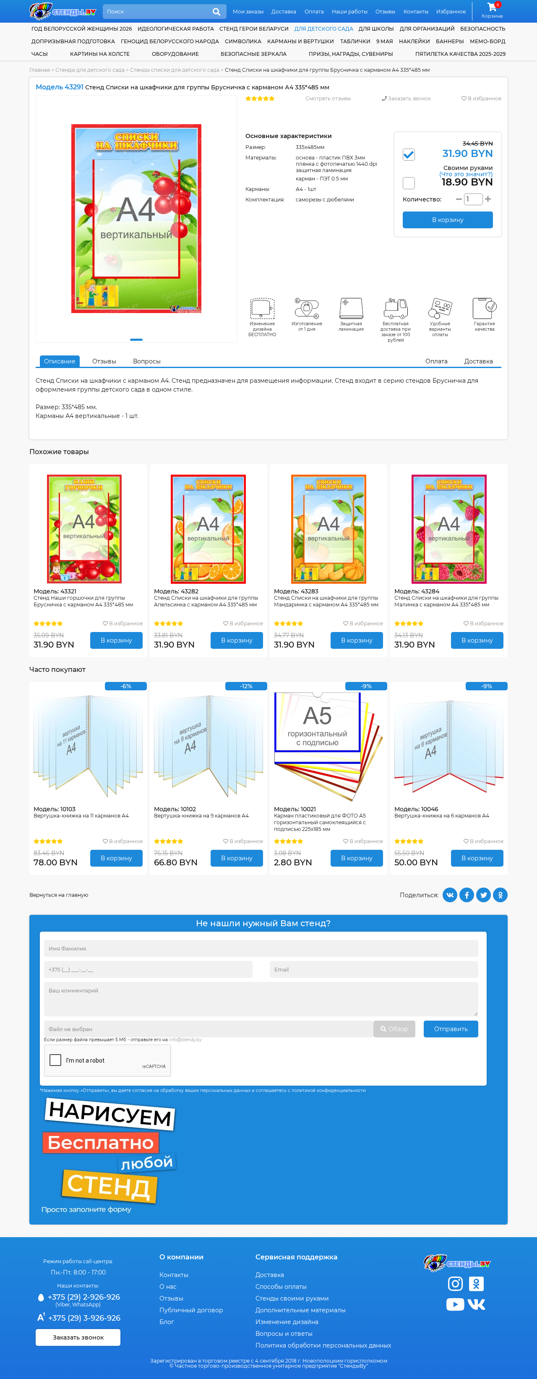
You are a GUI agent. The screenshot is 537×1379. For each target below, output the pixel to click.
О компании (181, 1257)
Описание (60, 361)
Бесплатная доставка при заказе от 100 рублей (396, 332)
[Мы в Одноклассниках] (476, 1284)
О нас (168, 1286)
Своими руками (466, 170)
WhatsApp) (86, 1304)
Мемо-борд (488, 41)
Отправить (451, 1029)
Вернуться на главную (58, 895)
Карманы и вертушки (300, 41)
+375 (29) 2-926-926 (83, 1297)
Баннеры (450, 41)
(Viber (62, 1304)
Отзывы (385, 11)
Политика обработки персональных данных (323, 1345)
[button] (136, 340)
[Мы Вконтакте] (476, 1304)
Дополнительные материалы (300, 1310)
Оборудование (175, 54)
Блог (166, 1322)
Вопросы (147, 361)
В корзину (116, 640)
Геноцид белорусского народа (170, 41)
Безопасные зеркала (254, 54)
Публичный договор (191, 1310)
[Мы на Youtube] (455, 1304)
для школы (376, 29)
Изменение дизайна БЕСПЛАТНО (262, 329)
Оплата (314, 11)
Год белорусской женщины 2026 (81, 29)
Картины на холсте (100, 54)
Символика (243, 41)
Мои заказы (248, 11)
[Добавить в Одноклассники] (500, 895)
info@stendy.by (185, 1039)
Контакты (416, 11)
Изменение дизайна (286, 1322)
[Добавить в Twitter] (483, 895)
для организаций (427, 29)
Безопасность (483, 29)
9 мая (384, 41)
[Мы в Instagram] (455, 1284)
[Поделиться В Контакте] (450, 895)
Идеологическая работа (176, 29)
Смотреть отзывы (328, 98)
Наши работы (350, 11)
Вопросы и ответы (284, 1333)
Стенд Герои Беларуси (254, 29)
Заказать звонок (409, 98)
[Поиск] (216, 12)
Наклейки (414, 41)
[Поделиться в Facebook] (466, 895)
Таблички (355, 41)
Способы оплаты (281, 1286)
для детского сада (324, 29)
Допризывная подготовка (73, 41)
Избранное (451, 11)
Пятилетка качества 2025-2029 (460, 54)
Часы (39, 54)
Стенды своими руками (292, 1298)
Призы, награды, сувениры (351, 54)
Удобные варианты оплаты (440, 329)
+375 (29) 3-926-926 (83, 1318)
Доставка (283, 11)
